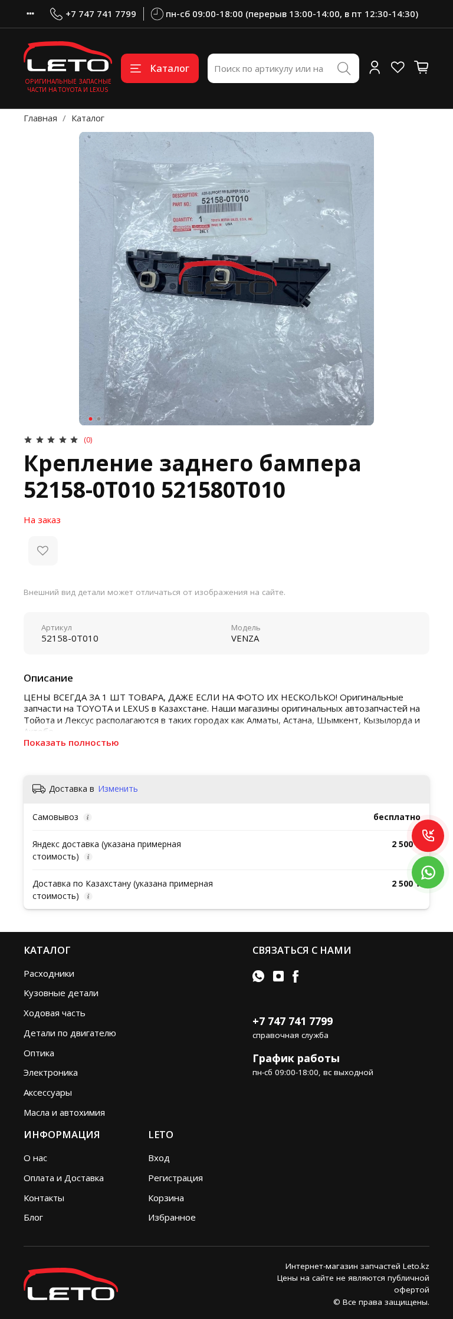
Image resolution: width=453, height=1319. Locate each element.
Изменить (118, 789)
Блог (33, 1217)
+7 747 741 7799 (100, 13)
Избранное (172, 1217)
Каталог (169, 68)
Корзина (166, 1198)
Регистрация (175, 1178)
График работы (296, 1058)
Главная (40, 118)
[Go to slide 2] (99, 419)
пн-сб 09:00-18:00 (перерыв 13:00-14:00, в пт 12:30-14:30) (292, 13)
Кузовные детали (61, 993)
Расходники (49, 973)
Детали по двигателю (70, 1033)
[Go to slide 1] (91, 419)
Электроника (51, 1072)
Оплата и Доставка (64, 1178)
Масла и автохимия (64, 1112)
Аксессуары (48, 1092)
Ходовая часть (55, 1013)
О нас (35, 1157)
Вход (159, 1157)
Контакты (44, 1198)
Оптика (39, 1053)
